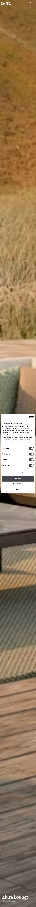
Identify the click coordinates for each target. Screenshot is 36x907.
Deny (18, 489)
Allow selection (18, 483)
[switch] (31, 453)
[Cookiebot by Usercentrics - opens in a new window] (26, 417)
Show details (26, 473)
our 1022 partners (13, 426)
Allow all (18, 478)
